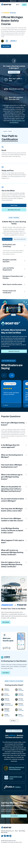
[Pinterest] (10, 836)
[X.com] (2, 836)
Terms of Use (19, 842)
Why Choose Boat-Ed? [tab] (20, 239)
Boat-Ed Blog (22, 830)
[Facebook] (5, 836)
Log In (24, 4)
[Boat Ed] (6, 5)
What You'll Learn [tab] (7, 239)
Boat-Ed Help (4, 832)
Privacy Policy (10, 842)
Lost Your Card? (23, 1)
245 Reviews (13, 12)
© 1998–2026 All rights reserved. (8, 840)
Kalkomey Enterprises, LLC (7, 830)
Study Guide (13, 1)
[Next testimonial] (12, 375)
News (16, 830)
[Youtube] (8, 836)
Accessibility (4, 842)
